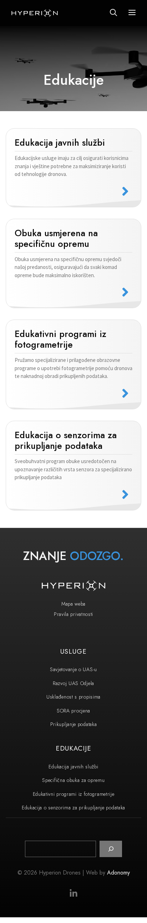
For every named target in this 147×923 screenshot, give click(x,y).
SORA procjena (73, 710)
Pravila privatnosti (73, 614)
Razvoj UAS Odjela (73, 683)
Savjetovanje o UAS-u (73, 669)
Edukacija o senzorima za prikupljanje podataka (73, 807)
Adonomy (118, 872)
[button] (113, 13)
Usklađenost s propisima (73, 696)
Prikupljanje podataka (73, 724)
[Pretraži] (111, 849)
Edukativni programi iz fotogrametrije (74, 794)
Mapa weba (73, 603)
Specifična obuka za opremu (73, 780)
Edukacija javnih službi (73, 766)
